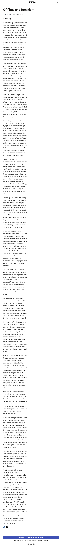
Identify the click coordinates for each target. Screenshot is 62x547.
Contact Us (22, 537)
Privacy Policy (38, 537)
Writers (30, 537)
